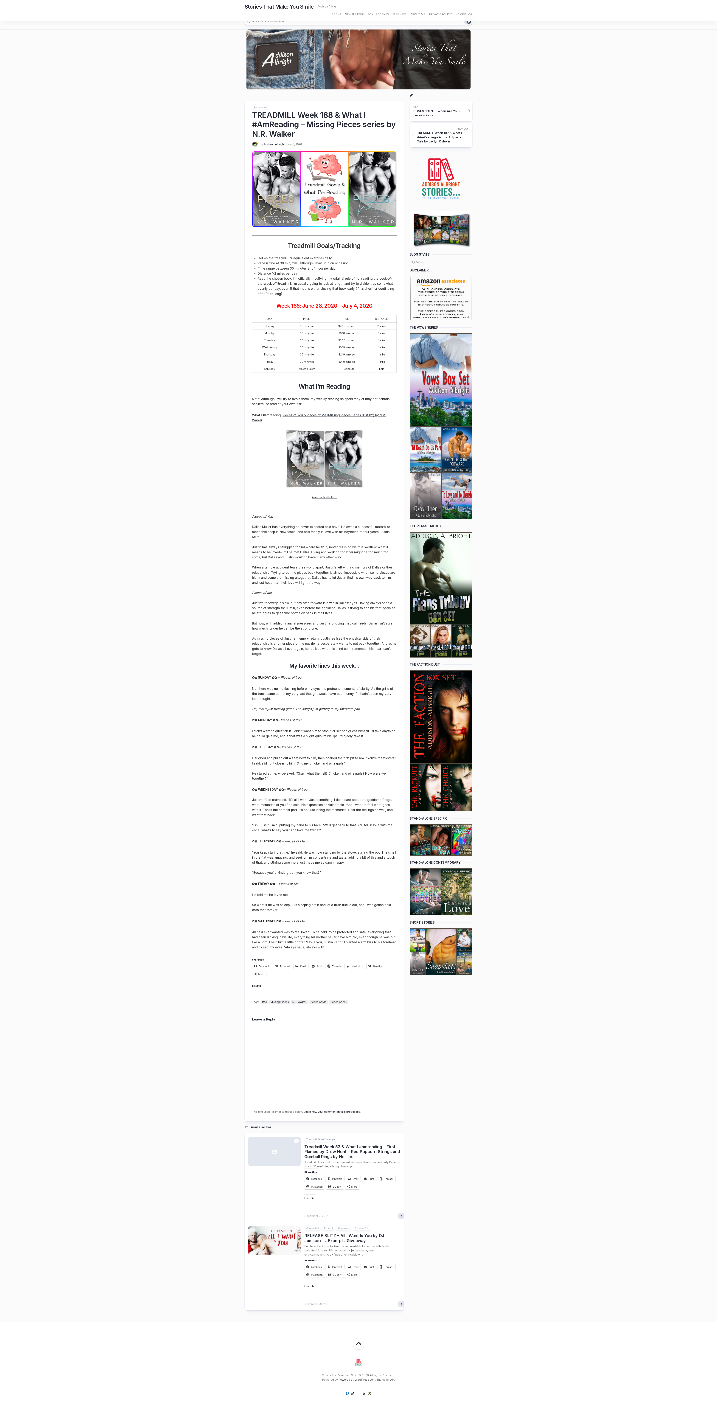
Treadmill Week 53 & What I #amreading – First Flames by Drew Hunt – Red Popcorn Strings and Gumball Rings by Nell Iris (352, 1151)
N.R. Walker (299, 1001)
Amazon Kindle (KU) (324, 497)
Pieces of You (338, 1001)
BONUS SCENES (378, 14)
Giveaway (344, 1228)
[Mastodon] (364, 1393)
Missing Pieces (280, 1001)
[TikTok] (353, 1393)
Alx (392, 1379)
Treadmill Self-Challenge (320, 1139)
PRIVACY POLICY (440, 14)
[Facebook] (347, 1393)
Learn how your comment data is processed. (332, 1111)
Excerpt (328, 1228)
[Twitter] (369, 1393)
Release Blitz (362, 1228)
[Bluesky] (358, 1393)
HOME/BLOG (463, 14)
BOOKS (336, 14)
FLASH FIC (399, 14)
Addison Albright (274, 144)
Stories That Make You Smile (279, 7)
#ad (264, 1001)
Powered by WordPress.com (357, 1379)
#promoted (260, 107)
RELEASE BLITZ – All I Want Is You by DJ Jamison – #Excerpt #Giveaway (344, 1238)
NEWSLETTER (354, 14)
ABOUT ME (417, 14)
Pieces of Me (318, 1001)
